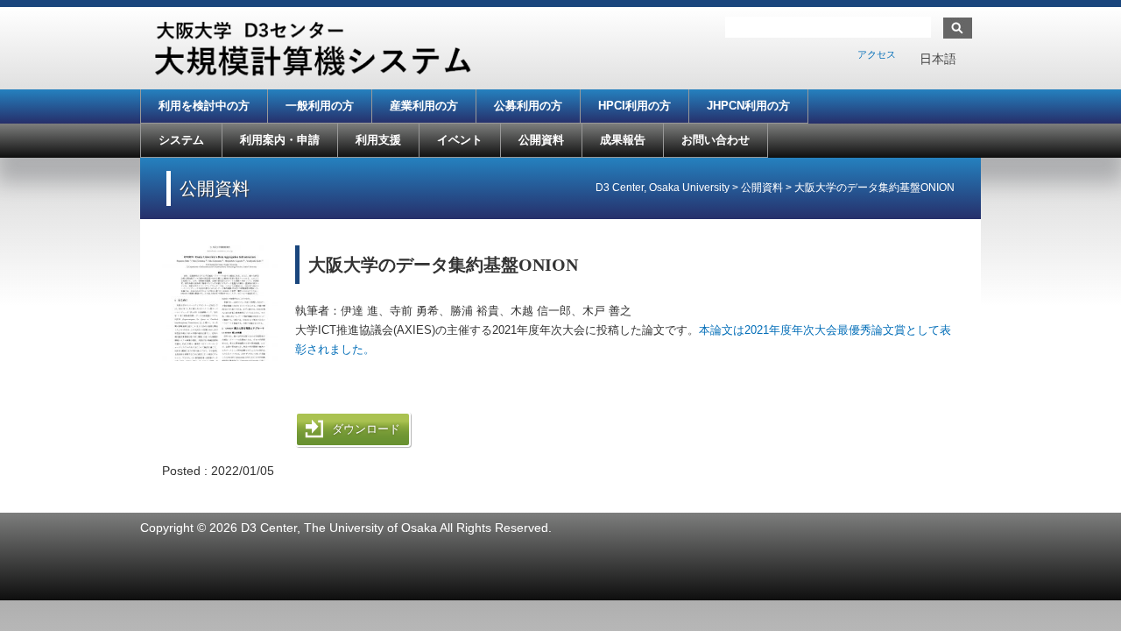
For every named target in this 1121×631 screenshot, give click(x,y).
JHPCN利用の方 (748, 105)
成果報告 (622, 139)
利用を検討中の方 (204, 105)
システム (181, 139)
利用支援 (378, 139)
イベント (460, 139)
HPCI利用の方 (634, 105)
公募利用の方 (528, 105)
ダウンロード (366, 429)
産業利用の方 (424, 105)
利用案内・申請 (280, 139)
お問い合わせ (715, 139)
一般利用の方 (320, 105)
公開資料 (541, 139)
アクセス (876, 54)
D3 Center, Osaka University (663, 187)
